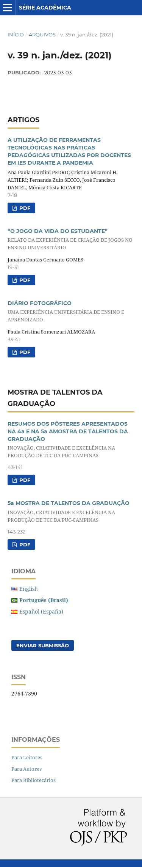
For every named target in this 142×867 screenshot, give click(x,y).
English (28, 588)
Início (16, 34)
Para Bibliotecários (33, 780)
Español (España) (41, 611)
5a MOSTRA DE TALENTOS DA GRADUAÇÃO (69, 511)
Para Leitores (26, 757)
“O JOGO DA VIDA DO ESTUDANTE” (70, 239)
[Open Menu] (7, 7)
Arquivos (42, 34)
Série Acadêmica (45, 7)
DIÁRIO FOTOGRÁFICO (66, 311)
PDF (24, 208)
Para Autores (26, 768)
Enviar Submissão (42, 645)
